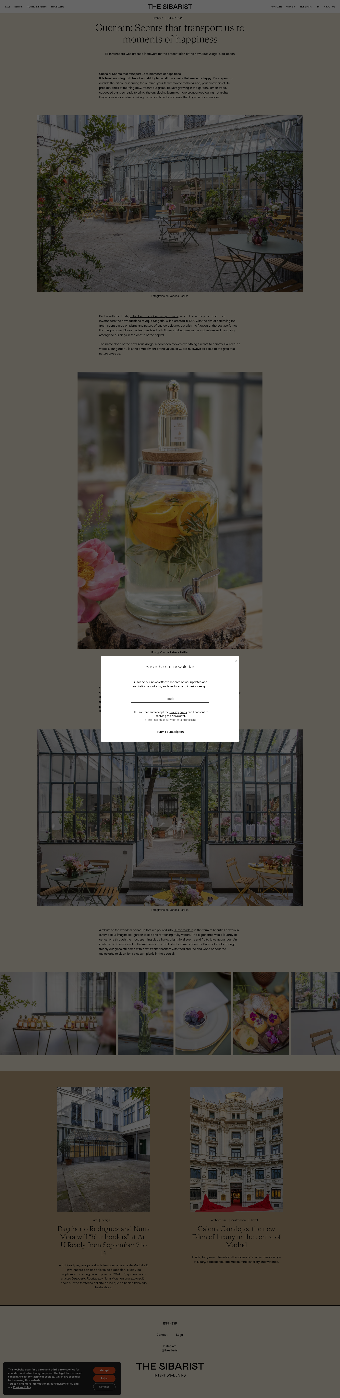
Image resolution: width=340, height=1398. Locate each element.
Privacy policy (178, 712)
